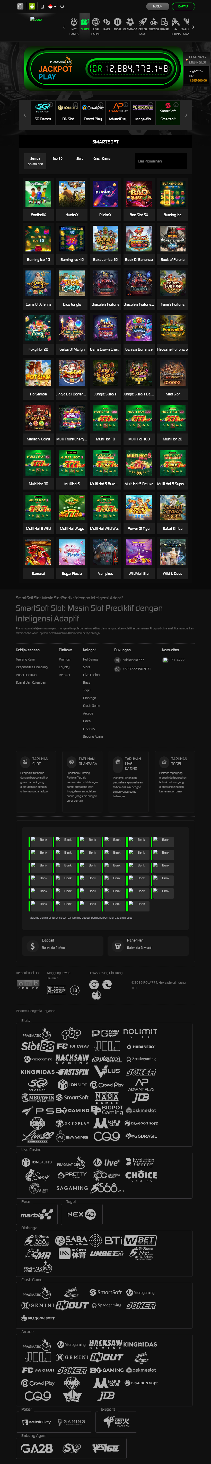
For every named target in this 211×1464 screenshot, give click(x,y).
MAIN (142, 194)
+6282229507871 (137, 669)
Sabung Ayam (186, 32)
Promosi (65, 659)
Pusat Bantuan (26, 675)
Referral (64, 675)
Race (106, 29)
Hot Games (73, 32)
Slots (85, 29)
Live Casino (95, 32)
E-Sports (176, 32)
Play (47, 77)
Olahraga (130, 29)
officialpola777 (133, 660)
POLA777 (178, 660)
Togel (118, 29)
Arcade (153, 29)
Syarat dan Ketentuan (31, 682)
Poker (164, 29)
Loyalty (64, 667)
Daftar (183, 6)
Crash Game (142, 32)
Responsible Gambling (32, 667)
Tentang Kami (25, 659)
